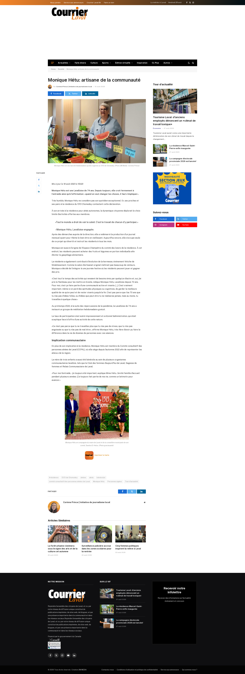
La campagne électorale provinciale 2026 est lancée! (182, 159)
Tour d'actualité (131, 481)
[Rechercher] (193, 63)
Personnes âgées (115, 481)
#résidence (53, 477)
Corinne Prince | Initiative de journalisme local (74, 86)
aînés (91, 477)
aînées (83, 477)
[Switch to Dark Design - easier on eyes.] (188, 63)
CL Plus (155, 63)
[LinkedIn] (38, 191)
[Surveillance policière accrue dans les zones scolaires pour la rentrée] (97, 533)
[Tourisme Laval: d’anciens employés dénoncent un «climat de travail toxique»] (175, 101)
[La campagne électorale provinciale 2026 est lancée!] (160, 162)
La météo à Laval (158, 2)
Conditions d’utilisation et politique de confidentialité (137, 670)
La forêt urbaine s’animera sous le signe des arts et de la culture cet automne (62, 549)
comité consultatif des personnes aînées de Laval (69, 481)
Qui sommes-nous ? (189, 670)
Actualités (63, 63)
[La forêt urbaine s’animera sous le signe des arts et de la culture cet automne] (63, 533)
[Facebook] (38, 179)
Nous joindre (55, 3)
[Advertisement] (122, 40)
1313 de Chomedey (69, 477)
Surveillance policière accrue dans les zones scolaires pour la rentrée (97, 549)
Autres (166, 63)
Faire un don (109, 3)
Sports (105, 63)
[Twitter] (38, 185)
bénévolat (101, 477)
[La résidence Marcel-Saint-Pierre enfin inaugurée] (160, 149)
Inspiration (142, 63)
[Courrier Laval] (70, 13)
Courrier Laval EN (94, 3)
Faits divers (80, 63)
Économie (157, 128)
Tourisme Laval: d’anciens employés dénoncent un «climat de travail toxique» (174, 121)
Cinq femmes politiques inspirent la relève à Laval (128, 547)
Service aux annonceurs (73, 3)
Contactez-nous (107, 670)
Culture (94, 63)
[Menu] (52, 63)
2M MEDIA (83, 670)
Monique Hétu (99, 481)
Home (53, 69)
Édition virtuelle (122, 63)
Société (61, 69)
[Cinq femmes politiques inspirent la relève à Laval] (130, 533)
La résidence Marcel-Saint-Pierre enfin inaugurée (182, 147)
